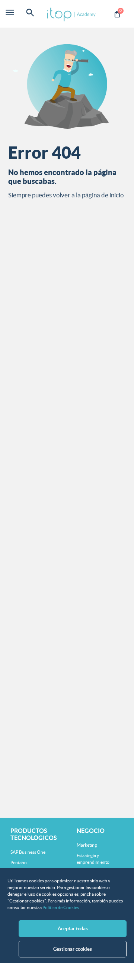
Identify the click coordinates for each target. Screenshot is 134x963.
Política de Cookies (60, 907)
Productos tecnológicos (33, 834)
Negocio (91, 830)
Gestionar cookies (72, 949)
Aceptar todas (73, 928)
